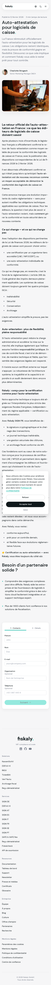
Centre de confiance (11, 962)
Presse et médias (10, 881)
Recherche (7, 930)
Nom (6, 647)
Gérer (25, 510)
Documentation (9, 864)
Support (5, 873)
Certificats (7, 886)
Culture (5, 917)
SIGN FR (5, 823)
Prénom (8, 636)
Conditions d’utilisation (12, 957)
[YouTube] (30, 748)
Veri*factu (6, 779)
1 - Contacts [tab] (15, 628)
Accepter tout (25, 504)
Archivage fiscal (9, 783)
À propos (6, 908)
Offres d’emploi (9, 922)
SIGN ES (5, 815)
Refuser (25, 497)
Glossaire (6, 890)
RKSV (4, 770)
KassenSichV (8, 761)
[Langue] (36, 6)
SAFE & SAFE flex (10, 837)
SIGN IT (5, 819)
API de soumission (10, 850)
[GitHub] (25, 748)
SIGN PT (5, 832)
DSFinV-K (6, 766)
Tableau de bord (9, 868)
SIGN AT (5, 810)
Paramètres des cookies (13, 944)
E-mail (7, 659)
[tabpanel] (25, 669)
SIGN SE (5, 828)
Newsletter (7, 877)
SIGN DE (5, 801)
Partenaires (7, 926)
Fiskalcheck (7, 846)
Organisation (10, 671)
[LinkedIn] (20, 748)
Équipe (5, 904)
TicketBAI (6, 774)
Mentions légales (9, 948)
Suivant (24, 702)
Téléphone (9, 686)
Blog (4, 913)
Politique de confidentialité (14, 953)
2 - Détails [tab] (36, 628)
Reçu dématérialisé (10, 788)
